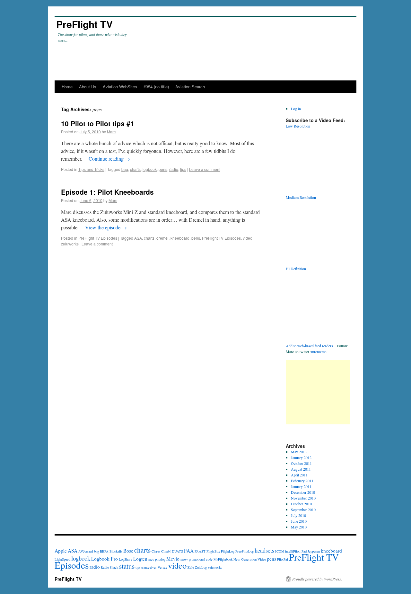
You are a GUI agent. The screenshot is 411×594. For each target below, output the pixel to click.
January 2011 (301, 486)
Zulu (191, 567)
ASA (138, 238)
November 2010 (303, 498)
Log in (296, 108)
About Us (87, 87)
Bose (128, 550)
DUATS (177, 551)
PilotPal (282, 559)
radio (173, 169)
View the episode (106, 227)
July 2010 (298, 515)
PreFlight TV (84, 24)
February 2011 (302, 480)
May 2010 (299, 526)
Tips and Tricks (91, 169)
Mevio (172, 558)
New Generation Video (249, 559)
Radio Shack (109, 567)
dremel (162, 238)
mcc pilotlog (156, 559)
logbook (150, 169)
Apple (61, 550)
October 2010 (301, 503)
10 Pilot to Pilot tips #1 (97, 123)
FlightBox (213, 551)
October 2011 (301, 463)
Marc (111, 131)
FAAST (200, 551)
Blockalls (115, 551)
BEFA (104, 551)
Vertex (162, 567)
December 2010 (303, 492)
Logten (140, 558)
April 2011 (299, 474)
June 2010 (299, 521)
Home (67, 87)
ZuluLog (201, 567)
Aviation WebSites (120, 87)
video (247, 238)
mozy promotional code (196, 559)
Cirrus (156, 551)
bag (124, 169)
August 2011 (301, 469)
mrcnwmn (319, 351)
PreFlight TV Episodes (97, 238)
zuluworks (70, 243)
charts (135, 169)
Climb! (166, 551)
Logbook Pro (104, 558)
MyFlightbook (223, 559)
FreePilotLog (244, 551)
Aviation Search (190, 87)
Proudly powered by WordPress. (317, 578)
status (127, 566)
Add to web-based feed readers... (311, 345)
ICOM (279, 551)
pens (163, 169)
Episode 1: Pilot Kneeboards (107, 192)
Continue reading (109, 158)
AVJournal (85, 551)
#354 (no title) (156, 87)
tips (183, 169)
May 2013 (299, 451)
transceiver (149, 567)
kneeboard (180, 238)
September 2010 (303, 509)
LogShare (125, 559)
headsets (264, 550)
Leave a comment (204, 169)
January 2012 (301, 457)
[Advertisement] (318, 392)
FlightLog (227, 551)
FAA (189, 550)
